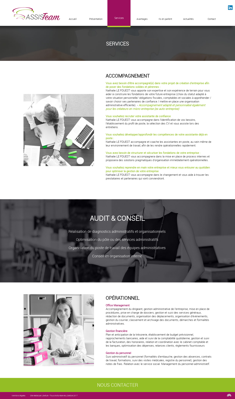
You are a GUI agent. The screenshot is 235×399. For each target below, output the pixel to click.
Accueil (73, 19)
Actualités (188, 19)
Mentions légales (18, 395)
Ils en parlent (165, 19)
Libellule (45, 395)
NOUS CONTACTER (117, 385)
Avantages (142, 19)
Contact (212, 19)
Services (119, 18)
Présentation (95, 19)
